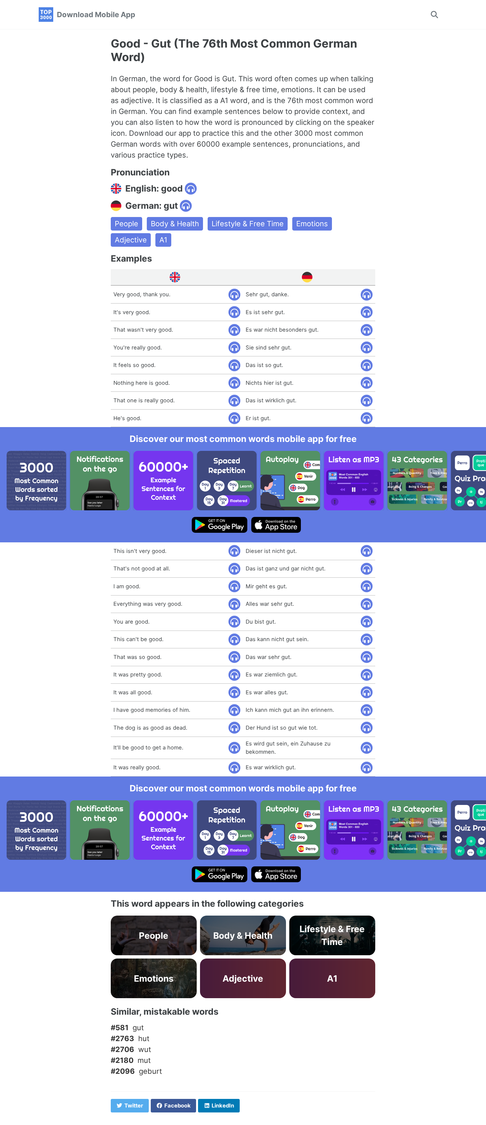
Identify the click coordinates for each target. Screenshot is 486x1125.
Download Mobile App (96, 14)
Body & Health (175, 223)
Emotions (312, 223)
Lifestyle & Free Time (248, 223)
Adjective (131, 240)
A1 (163, 240)
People (126, 223)
